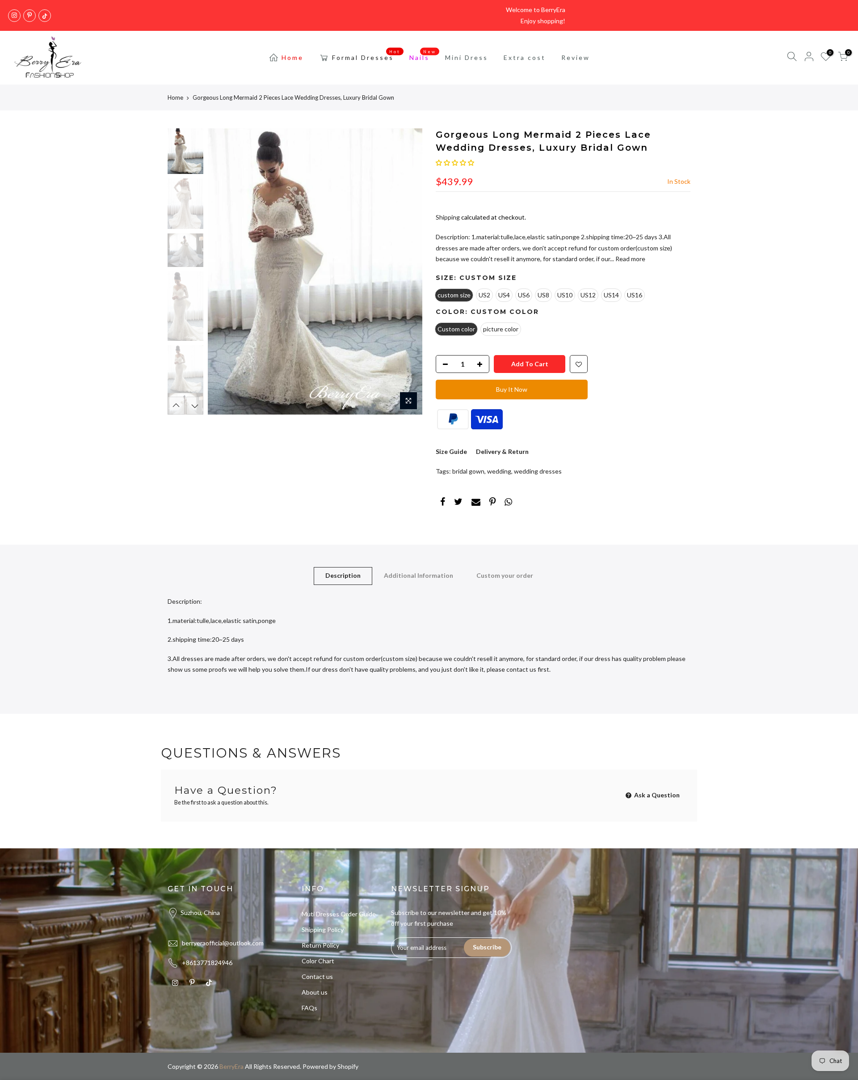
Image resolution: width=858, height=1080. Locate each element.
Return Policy (320, 945)
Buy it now (511, 389)
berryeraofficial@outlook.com (223, 943)
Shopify (347, 1066)
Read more (629, 259)
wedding (499, 471)
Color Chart (318, 961)
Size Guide (451, 451)
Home (292, 57)
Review (575, 57)
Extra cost (525, 57)
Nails (423, 55)
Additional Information (418, 575)
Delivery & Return (502, 451)
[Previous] (223, 271)
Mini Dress (466, 57)
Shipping (448, 217)
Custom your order (504, 575)
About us (315, 992)
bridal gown (468, 471)
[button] (455, 162)
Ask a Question (656, 795)
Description (343, 575)
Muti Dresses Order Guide (339, 914)
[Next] (406, 271)
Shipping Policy (323, 929)
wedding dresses (538, 471)
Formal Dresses (366, 55)
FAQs (309, 1008)
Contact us (317, 976)
